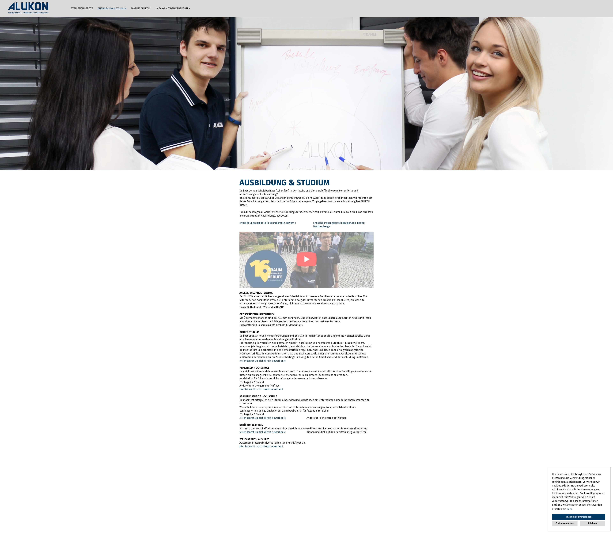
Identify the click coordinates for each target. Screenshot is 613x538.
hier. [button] (569, 509)
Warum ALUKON (140, 8)
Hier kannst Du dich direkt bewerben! (262, 360)
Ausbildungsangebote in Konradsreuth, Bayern (267, 222)
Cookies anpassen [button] (565, 523)
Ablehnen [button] (592, 523)
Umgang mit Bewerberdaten (172, 8)
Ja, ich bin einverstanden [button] (578, 517)
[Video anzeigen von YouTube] (306, 260)
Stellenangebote (82, 8)
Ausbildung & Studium (112, 8)
